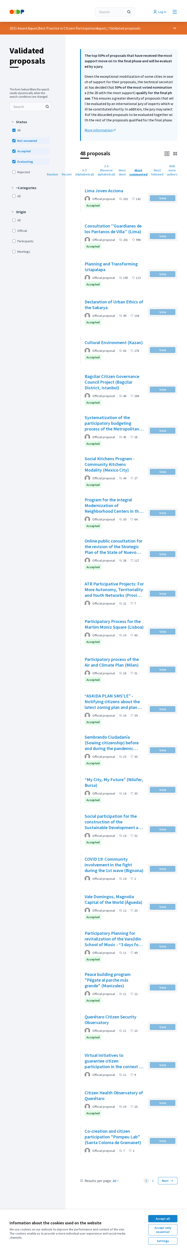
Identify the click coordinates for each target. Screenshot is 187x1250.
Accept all (163, 1219)
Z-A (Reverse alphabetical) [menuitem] (106, 170)
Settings (163, 1241)
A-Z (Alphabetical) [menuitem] (84, 172)
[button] (19, 121)
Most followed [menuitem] (157, 172)
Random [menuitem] (52, 174)
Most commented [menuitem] (138, 172)
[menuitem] (30, 106)
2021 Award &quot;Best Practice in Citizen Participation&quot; (58, 28)
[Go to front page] (40, 12)
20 (114, 1180)
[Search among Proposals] (47, 106)
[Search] (128, 12)
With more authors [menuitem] (172, 170)
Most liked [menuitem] (122, 172)
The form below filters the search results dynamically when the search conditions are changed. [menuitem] (29, 93)
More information (100, 130)
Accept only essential (163, 1230)
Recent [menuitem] (67, 174)
